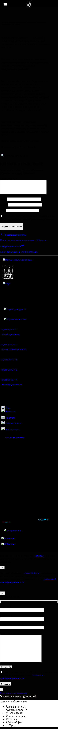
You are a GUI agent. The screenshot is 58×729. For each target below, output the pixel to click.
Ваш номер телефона (11, 624)
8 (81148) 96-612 (9, 380)
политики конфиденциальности (21, 677)
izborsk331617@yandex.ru (13, 349)
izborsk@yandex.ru (10, 334)
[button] (5, 4)
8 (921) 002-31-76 (9, 359)
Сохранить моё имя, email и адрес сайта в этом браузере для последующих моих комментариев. (27, 218)
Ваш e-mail (6, 615)
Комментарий (8, 178)
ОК (2, 593)
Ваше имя (5, 606)
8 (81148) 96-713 (9, 369)
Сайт (2, 210)
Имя (3, 199)
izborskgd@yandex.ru (11, 384)
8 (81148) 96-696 (9, 329)
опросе (39, 555)
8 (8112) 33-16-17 (9, 344)
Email (4, 204)
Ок (2, 567)
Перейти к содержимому (13, 693)
